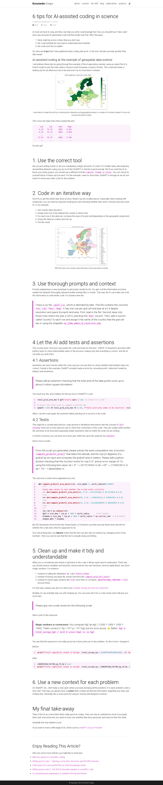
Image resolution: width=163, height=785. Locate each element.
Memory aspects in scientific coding (48, 757)
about (77, 3)
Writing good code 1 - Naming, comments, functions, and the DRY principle (65, 761)
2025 (36, 25)
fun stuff (94, 3)
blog (102, 3)
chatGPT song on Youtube (90, 727)
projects (122, 3)
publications (111, 3)
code (44, 25)
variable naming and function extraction (90, 588)
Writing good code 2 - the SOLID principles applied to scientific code (62, 769)
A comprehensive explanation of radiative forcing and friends (59, 773)
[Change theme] (129, 3)
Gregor (42, 3)
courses (85, 3)
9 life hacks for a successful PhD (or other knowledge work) (59, 765)
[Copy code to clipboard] (128, 126)
